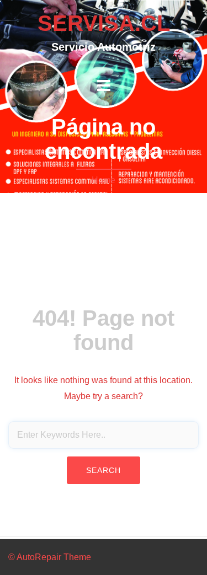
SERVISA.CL (104, 23)
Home (103, 180)
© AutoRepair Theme (49, 557)
